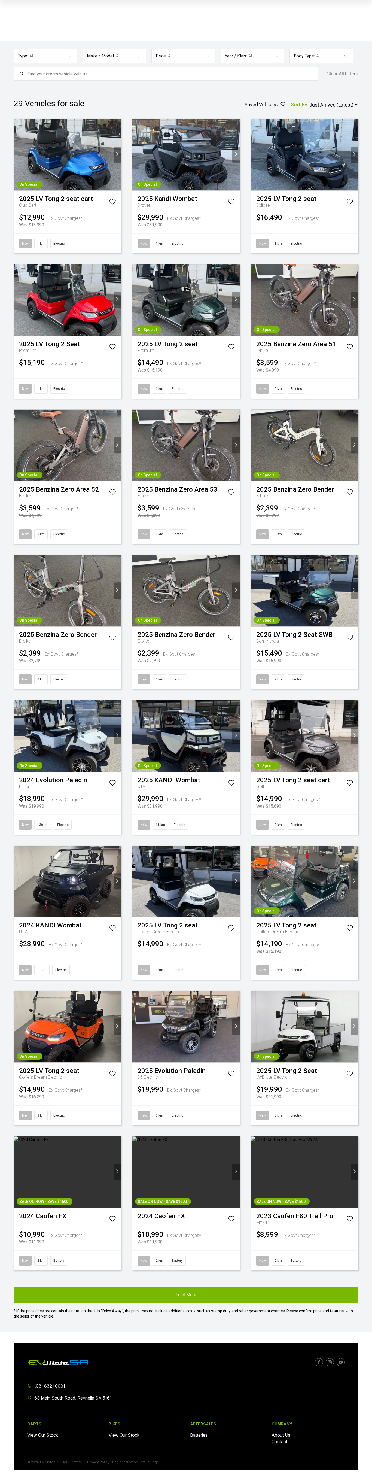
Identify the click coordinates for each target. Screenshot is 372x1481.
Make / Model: (101, 56)
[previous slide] (17, 155)
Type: (23, 56)
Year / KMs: (236, 56)
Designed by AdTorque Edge (135, 1462)
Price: (161, 56)
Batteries (199, 1435)
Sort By (299, 104)
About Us (281, 1435)
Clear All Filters (342, 74)
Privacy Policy (98, 1462)
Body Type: (304, 56)
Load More (186, 1294)
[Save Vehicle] (112, 202)
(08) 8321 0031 (49, 1386)
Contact (279, 1441)
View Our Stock (42, 1435)
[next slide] (117, 155)
